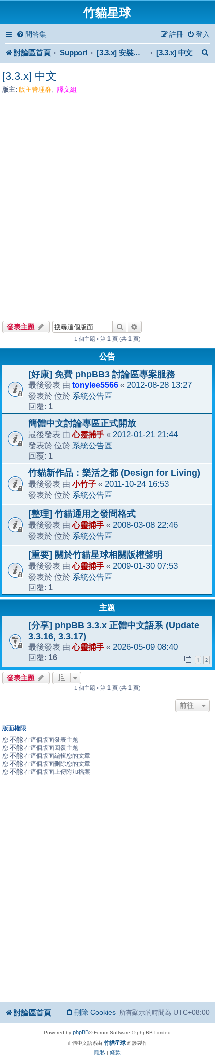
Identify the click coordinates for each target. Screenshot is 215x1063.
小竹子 (84, 483)
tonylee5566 (95, 384)
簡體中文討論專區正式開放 (82, 423)
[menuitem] (31, 34)
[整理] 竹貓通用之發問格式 (82, 514)
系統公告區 (92, 395)
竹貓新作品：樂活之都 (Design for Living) (114, 473)
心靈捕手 (88, 434)
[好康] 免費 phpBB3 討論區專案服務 (102, 374)
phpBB (81, 1032)
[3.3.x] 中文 (29, 76)
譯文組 (67, 89)
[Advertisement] (107, 204)
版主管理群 (35, 89)
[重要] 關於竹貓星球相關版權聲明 (95, 555)
